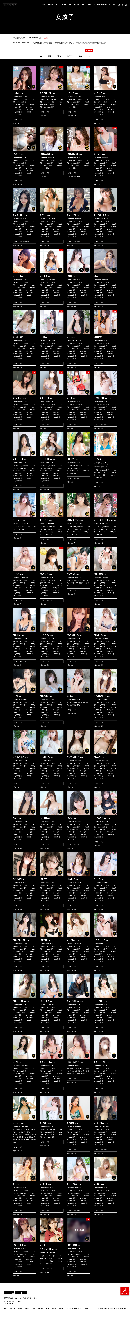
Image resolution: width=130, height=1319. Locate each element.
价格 (70, 5)
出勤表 (64, 5)
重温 (83, 5)
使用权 (89, 5)
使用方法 (50, 5)
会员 (114, 5)
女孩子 (58, 5)
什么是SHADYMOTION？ (102, 5)
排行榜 (54, 1308)
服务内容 (76, 5)
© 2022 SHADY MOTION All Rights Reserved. (112, 1308)
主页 (43, 5)
